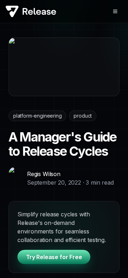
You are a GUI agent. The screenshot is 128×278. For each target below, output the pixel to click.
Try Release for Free (54, 257)
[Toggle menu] (115, 11)
